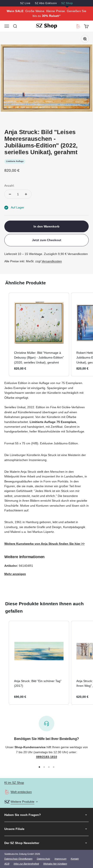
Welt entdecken (21, 792)
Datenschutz (43, 858)
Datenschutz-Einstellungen (18, 858)
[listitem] (39, 334)
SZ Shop (67, 3)
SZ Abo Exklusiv (46, 3)
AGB (6, 863)
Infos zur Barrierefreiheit (26, 863)
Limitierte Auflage (15, 161)
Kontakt (75, 858)
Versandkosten (52, 261)
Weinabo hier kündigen (55, 863)
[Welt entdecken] (7, 792)
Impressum (60, 858)
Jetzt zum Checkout (46, 240)
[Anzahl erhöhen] (26, 194)
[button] (4, 334)
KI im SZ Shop (14, 782)
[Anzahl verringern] (10, 194)
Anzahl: (9, 185)
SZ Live (25, 3)
